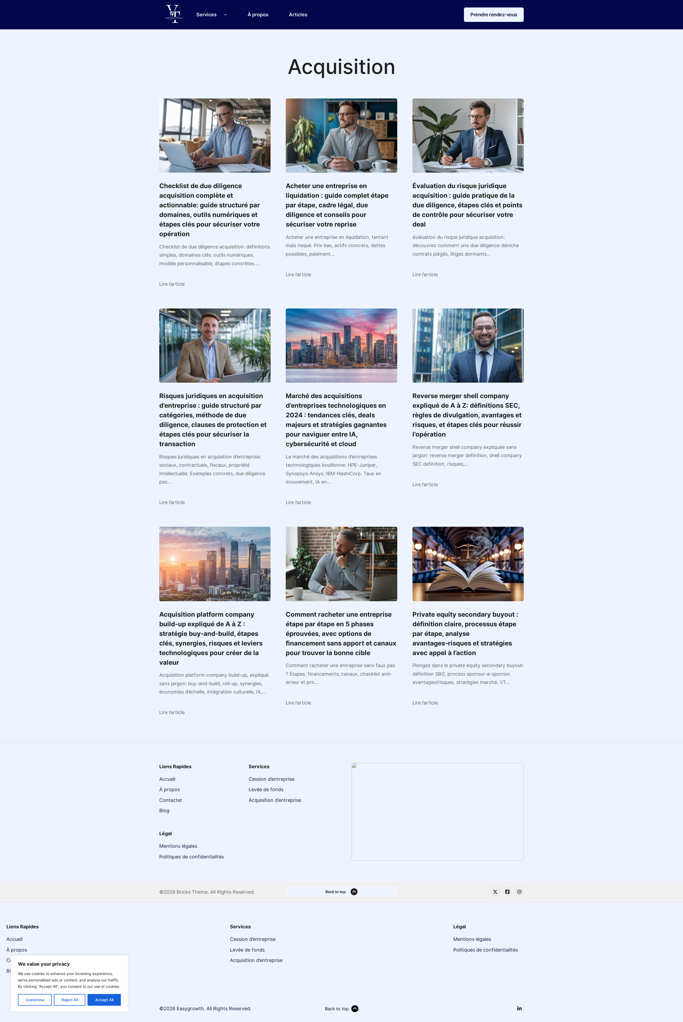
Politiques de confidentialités (191, 856)
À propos (258, 14)
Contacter (170, 800)
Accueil (167, 779)
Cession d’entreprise (271, 779)
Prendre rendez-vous (493, 14)
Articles (298, 14)
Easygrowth (190, 1008)
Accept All (104, 999)
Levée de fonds (266, 789)
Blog (164, 810)
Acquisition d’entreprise (275, 800)
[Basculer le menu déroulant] (225, 15)
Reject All (70, 999)
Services (206, 14)
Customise (35, 999)
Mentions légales (178, 846)
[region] (69, 983)
